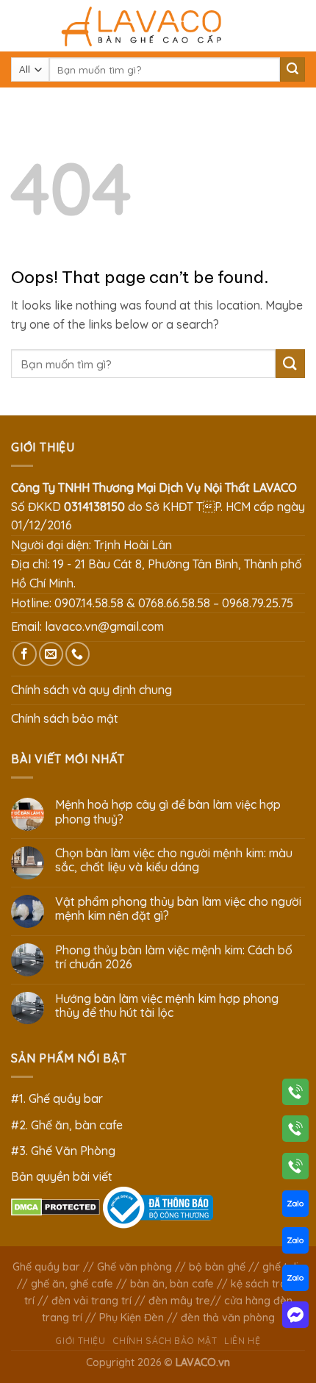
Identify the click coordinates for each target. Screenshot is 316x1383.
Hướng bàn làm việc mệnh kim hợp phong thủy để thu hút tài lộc (167, 1006)
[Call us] (77, 654)
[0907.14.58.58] (295, 1095)
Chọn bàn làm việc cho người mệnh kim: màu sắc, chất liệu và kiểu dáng (173, 860)
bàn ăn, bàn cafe (172, 1283)
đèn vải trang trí (91, 1300)
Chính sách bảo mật (64, 718)
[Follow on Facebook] (24, 654)
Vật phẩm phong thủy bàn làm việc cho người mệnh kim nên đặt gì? (178, 909)
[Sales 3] (295, 1281)
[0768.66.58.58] (295, 1131)
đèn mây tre (179, 1300)
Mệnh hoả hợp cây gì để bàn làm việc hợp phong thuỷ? (168, 812)
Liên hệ (242, 1340)
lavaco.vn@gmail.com (104, 626)
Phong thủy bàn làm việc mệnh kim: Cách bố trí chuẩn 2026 (173, 957)
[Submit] (292, 69)
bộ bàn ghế (217, 1266)
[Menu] (20, 25)
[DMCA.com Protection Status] (55, 1205)
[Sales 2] (295, 1243)
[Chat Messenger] (295, 1317)
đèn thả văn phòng (228, 1317)
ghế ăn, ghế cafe (72, 1283)
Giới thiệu (80, 1340)
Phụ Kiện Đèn (131, 1317)
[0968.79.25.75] (295, 1169)
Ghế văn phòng (134, 1266)
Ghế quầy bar (46, 1266)
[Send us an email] (51, 654)
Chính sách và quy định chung (91, 689)
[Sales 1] (295, 1206)
